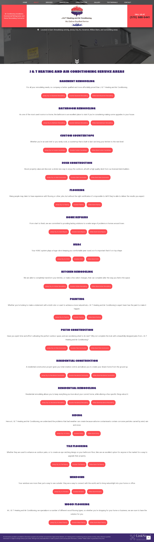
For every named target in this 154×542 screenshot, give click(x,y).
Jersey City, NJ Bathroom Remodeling (54, 123)
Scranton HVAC (78, 259)
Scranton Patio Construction (78, 348)
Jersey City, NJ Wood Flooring (58, 522)
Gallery (97, 2)
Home (25, 2)
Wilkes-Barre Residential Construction (104, 375)
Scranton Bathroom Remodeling (79, 123)
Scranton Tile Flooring (78, 464)
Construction (81, 2)
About (36, 2)
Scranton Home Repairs (78, 232)
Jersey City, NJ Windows (61, 492)
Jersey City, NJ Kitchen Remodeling (55, 286)
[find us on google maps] (38, 30)
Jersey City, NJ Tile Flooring (60, 464)
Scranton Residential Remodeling (78, 403)
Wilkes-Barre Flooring (94, 205)
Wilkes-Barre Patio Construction (100, 348)
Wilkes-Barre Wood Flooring (98, 522)
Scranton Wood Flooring (78, 522)
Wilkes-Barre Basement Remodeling (102, 96)
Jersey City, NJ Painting (62, 317)
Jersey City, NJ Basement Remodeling (54, 96)
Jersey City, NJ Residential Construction (52, 375)
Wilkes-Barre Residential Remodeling (103, 403)
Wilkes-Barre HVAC (93, 259)
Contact (127, 2)
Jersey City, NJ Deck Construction (56, 177)
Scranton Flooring (79, 205)
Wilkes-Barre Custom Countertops (101, 150)
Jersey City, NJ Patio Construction (56, 348)
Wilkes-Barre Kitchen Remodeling (101, 286)
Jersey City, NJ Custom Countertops (55, 150)
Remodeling (64, 2)
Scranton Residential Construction (78, 375)
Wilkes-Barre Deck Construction (100, 177)
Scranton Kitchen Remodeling (78, 286)
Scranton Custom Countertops (78, 150)
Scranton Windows (78, 492)
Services (49, 2)
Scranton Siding (78, 433)
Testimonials (112, 2)
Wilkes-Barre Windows (95, 492)
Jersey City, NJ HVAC (63, 259)
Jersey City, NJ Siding (63, 433)
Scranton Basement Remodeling (78, 96)
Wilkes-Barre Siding (93, 433)
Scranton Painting (79, 317)
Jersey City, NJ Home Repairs (58, 232)
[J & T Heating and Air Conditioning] (77, 16)
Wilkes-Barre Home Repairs (98, 232)
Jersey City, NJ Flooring (62, 205)
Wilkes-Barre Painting (94, 317)
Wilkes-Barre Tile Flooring (96, 464)
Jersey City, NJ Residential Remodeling (53, 403)
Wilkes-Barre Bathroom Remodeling (102, 123)
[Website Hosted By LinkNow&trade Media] (140, 537)
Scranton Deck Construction (78, 177)
